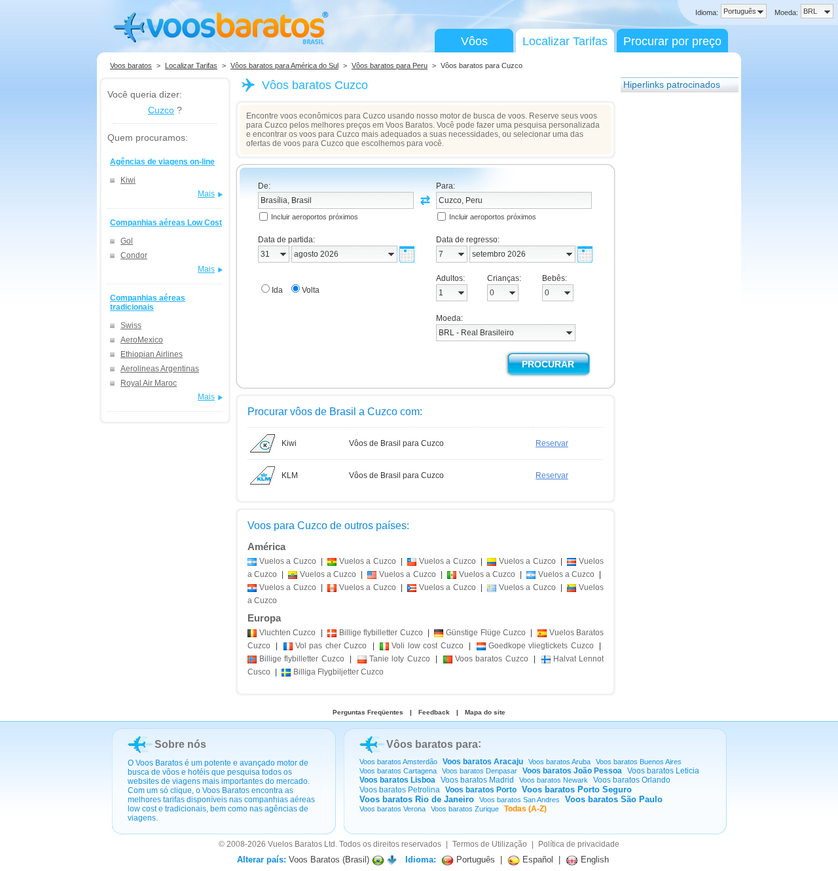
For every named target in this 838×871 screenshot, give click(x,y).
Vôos (474, 41)
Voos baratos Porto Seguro (577, 789)
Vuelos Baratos (295, 844)
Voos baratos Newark (553, 780)
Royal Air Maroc (148, 383)
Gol (126, 241)
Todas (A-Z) (525, 808)
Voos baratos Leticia (663, 770)
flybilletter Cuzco (381, 632)
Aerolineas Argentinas (159, 368)
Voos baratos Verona (392, 809)
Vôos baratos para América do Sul (284, 65)
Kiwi (128, 180)
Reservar (552, 443)
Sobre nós (180, 744)
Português (474, 859)
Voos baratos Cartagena (398, 771)
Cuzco (161, 110)
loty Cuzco (399, 658)
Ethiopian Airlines (151, 354)
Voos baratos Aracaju (483, 761)
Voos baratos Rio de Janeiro (416, 799)
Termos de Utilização (489, 844)
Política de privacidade (578, 844)
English (593, 859)
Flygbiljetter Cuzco (338, 671)
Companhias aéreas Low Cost (166, 222)
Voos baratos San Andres (519, 800)
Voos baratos (131, 65)
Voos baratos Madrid (477, 780)
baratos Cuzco (491, 658)
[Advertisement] (673, 296)
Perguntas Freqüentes (368, 712)
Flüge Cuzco (486, 632)
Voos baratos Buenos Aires (639, 762)
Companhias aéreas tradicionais (147, 302)
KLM (290, 475)
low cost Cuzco (427, 645)
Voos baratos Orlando (631, 780)
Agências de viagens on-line (162, 161)
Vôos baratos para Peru (390, 65)
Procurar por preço (672, 41)
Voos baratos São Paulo (614, 799)
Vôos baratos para (432, 744)
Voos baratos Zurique (465, 809)
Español (536, 859)
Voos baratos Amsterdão (398, 762)
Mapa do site (485, 712)
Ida (277, 290)
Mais (206, 193)
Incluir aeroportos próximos (314, 217)
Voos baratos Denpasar (479, 771)
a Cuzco (287, 561)
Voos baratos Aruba (559, 762)
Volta (310, 290)
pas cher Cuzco (331, 645)
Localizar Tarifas (565, 41)
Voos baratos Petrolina (399, 789)
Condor (133, 255)
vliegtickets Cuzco (541, 645)
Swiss (130, 325)
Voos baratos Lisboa (397, 780)
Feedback (434, 712)
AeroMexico (141, 339)
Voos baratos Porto (481, 789)
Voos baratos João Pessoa (572, 770)
